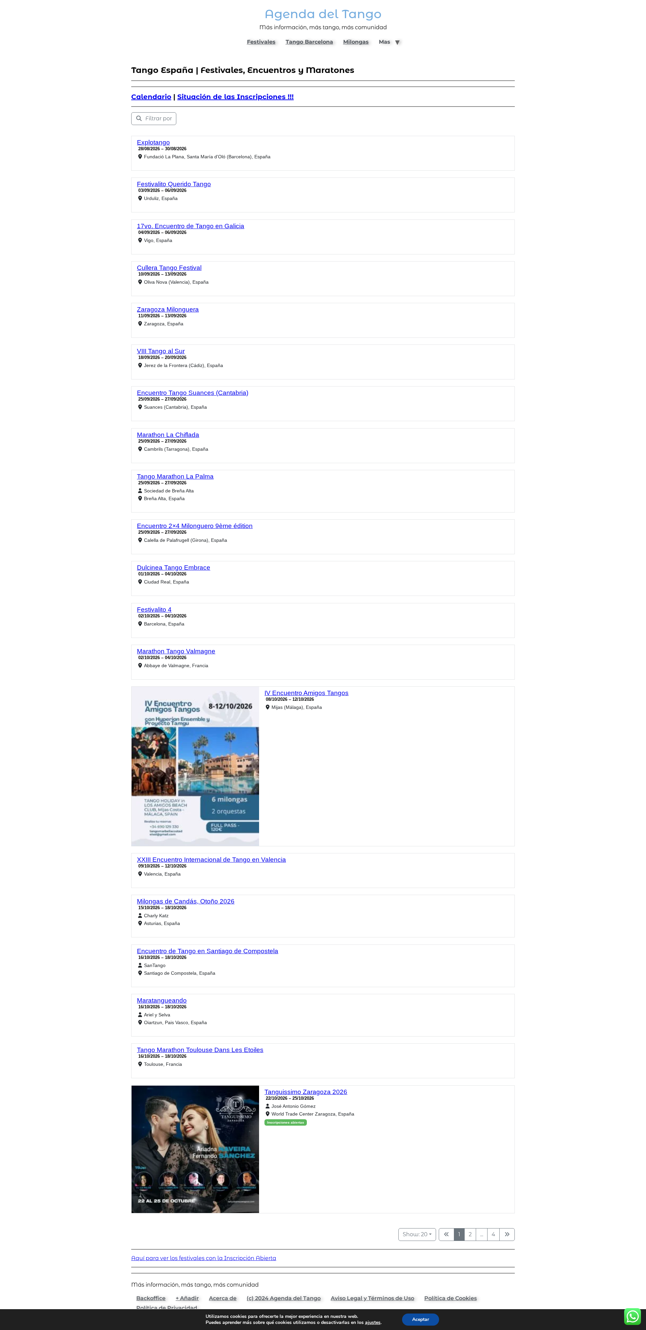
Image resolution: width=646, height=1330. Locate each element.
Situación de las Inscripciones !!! (235, 97)
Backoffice (151, 1298)
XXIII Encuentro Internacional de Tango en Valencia (211, 859)
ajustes (373, 1323)
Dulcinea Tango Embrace (173, 567)
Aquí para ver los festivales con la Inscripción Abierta (203, 1258)
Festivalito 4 (154, 609)
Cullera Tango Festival (169, 267)
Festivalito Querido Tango (174, 184)
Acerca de (223, 1298)
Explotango (153, 142)
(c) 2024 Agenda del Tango (284, 1298)
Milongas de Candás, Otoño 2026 (186, 901)
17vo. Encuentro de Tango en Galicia (190, 226)
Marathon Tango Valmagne (176, 651)
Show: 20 (415, 1234)
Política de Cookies (450, 1298)
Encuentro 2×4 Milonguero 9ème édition (195, 525)
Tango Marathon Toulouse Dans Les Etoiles (200, 1049)
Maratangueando (162, 1000)
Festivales (261, 42)
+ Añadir (187, 1298)
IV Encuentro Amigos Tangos (306, 692)
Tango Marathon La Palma (175, 476)
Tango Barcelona (309, 42)
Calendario (151, 97)
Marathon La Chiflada (168, 434)
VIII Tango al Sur (161, 351)
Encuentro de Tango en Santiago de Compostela (207, 951)
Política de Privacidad (166, 1308)
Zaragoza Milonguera (168, 309)
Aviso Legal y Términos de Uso (372, 1298)
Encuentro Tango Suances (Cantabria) (192, 392)
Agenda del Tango (323, 14)
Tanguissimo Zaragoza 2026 (305, 1091)
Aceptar (420, 1319)
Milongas (356, 42)
